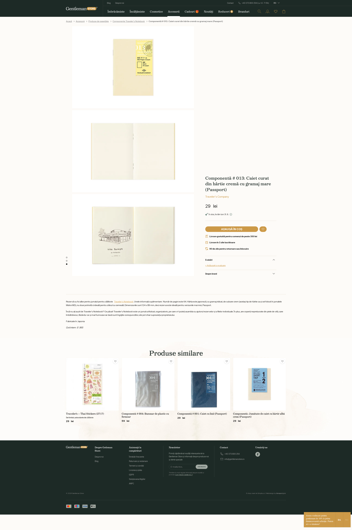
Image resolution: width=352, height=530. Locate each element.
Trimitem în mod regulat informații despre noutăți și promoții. (186, 474)
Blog (109, 3)
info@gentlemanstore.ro (234, 459)
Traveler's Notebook (123, 301)
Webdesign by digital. (276, 493)
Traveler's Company (217, 196)
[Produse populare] (275, 11)
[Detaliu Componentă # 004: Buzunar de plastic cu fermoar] (148, 384)
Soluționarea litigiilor (137, 479)
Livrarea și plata (135, 470)
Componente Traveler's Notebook (129, 21)
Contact (230, 3)
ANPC (131, 483)
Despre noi (119, 3)
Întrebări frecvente (136, 457)
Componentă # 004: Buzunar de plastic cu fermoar (145, 415)
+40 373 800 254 (232, 454)
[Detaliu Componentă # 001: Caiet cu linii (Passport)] (203, 384)
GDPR (131, 475)
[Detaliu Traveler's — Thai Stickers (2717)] (92, 384)
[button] (263, 229)
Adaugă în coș (231, 229)
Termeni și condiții (136, 466)
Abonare (202, 467)
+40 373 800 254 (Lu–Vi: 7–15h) (255, 3)
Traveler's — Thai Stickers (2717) (85, 413)
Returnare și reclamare (138, 461)
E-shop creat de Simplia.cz (255, 493)
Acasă (69, 21)
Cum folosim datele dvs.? (184, 475)
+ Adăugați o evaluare (215, 265)
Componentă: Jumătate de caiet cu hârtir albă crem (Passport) (259, 415)
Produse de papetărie (98, 21)
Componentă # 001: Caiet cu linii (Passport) (202, 413)
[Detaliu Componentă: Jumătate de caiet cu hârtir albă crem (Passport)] (259, 384)
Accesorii (80, 21)
